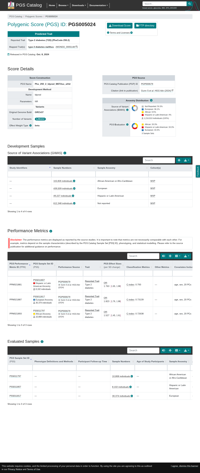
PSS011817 (39, 296)
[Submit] (189, 3)
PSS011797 (39, 310)
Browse (63, 5)
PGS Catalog (15, 16)
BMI (163, 8)
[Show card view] (163, 256)
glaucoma (157, 8)
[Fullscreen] (179, 160)
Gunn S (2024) (156, 90)
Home (52, 5)
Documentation (98, 5)
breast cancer (147, 8)
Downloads (78, 5)
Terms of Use (33, 469)
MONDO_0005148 (65, 47)
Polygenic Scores (33, 16)
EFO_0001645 (171, 8)
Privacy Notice (15, 469)
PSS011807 (39, 280)
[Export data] (186, 160)
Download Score (121, 25)
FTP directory (146, 25)
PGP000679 (147, 84)
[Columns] (177, 256)
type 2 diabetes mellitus (41, 47)
